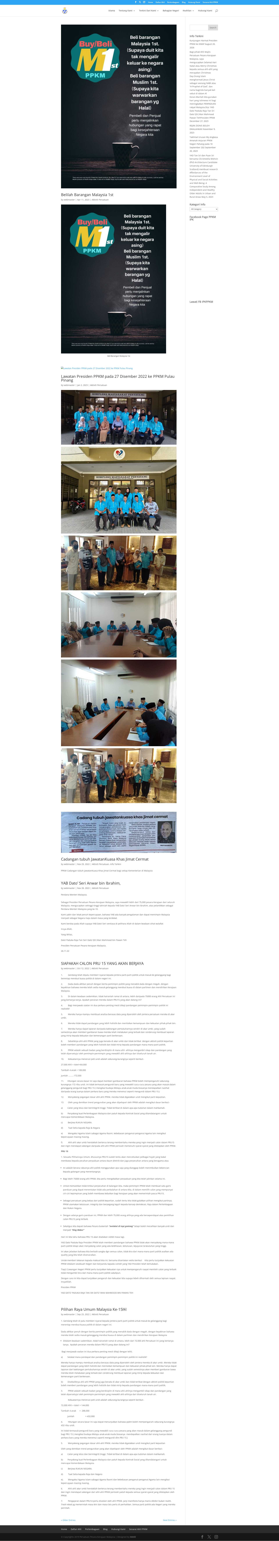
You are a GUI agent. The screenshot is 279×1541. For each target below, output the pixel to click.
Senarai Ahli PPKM (210, 2)
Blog (184, 2)
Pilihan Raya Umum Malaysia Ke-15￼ (93, 1309)
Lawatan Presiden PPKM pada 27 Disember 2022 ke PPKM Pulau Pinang (118, 378)
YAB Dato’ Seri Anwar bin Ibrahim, (91, 883)
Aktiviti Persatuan (100, 199)
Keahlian (187, 11)
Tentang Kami (125, 11)
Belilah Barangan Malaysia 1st (87, 194)
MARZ (133, 1536)
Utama (111, 11)
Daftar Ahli (160, 2)
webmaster (69, 199)
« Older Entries (68, 1520)
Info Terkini (115, 864)
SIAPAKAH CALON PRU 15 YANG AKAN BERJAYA (102, 963)
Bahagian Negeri (171, 11)
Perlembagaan (173, 2)
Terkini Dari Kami (147, 11)
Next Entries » (170, 1520)
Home (150, 2)
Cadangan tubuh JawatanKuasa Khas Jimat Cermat (105, 859)
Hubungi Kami (194, 2)
